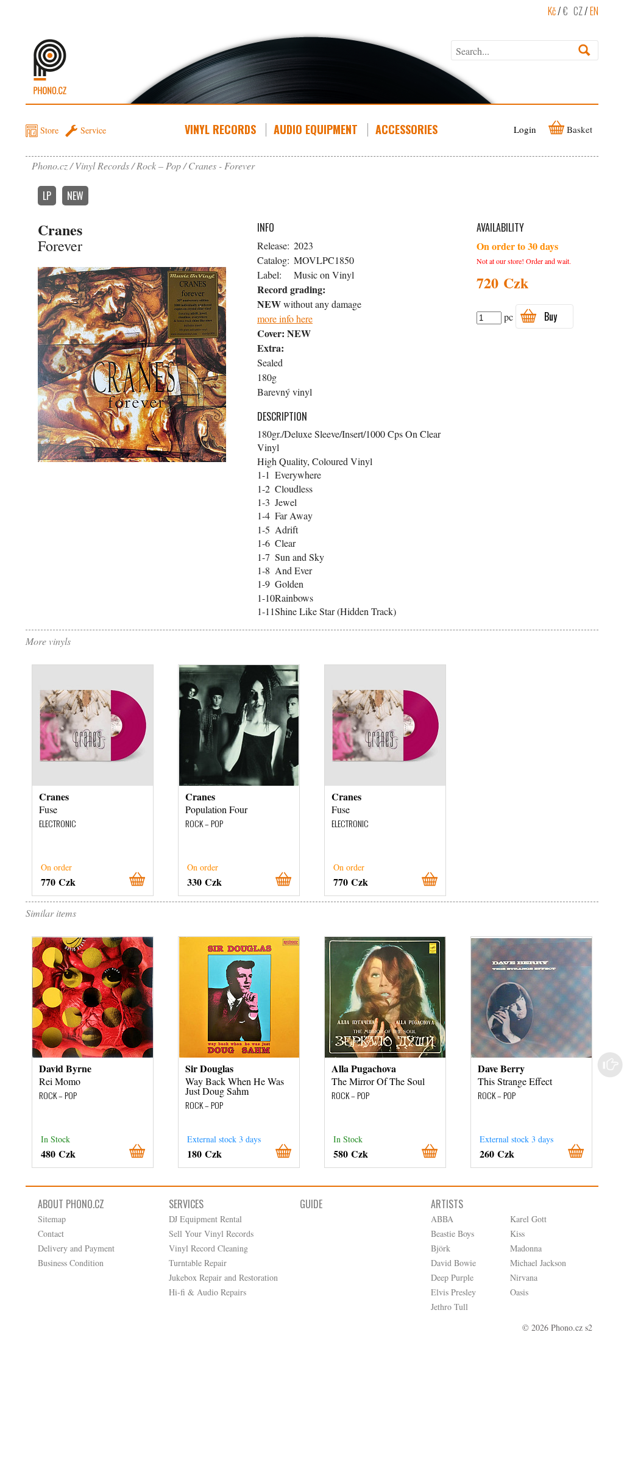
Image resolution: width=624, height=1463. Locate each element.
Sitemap (52, 1219)
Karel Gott (528, 1219)
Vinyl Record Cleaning (208, 1248)
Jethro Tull (449, 1306)
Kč (552, 11)
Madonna (526, 1248)
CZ (578, 11)
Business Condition (71, 1263)
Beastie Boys (452, 1233)
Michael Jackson (538, 1263)
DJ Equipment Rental (205, 1219)
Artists (447, 1204)
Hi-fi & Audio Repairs (207, 1292)
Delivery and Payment (76, 1248)
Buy (550, 316)
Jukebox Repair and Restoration (223, 1277)
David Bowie (453, 1263)
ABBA (442, 1219)
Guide (311, 1204)
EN (594, 11)
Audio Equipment (316, 129)
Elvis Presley (453, 1292)
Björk (440, 1248)
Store (49, 130)
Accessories (406, 129)
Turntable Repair (198, 1263)
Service (93, 130)
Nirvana (523, 1277)
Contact (51, 1233)
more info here (285, 318)
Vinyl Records (220, 129)
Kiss (517, 1233)
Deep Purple (452, 1277)
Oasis (519, 1292)
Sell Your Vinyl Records (211, 1233)
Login (525, 129)
